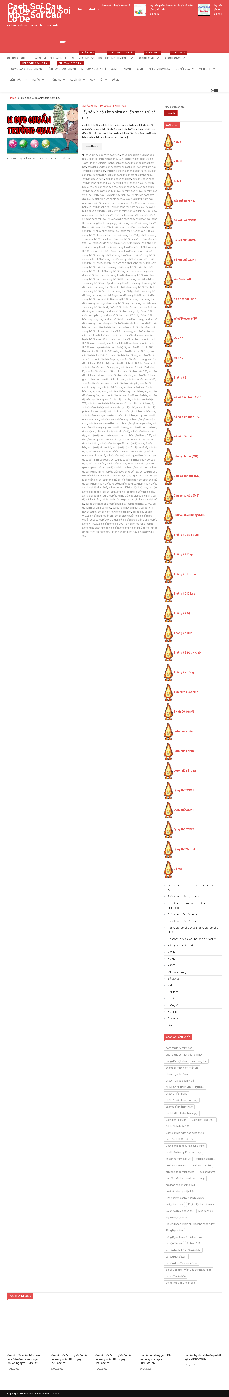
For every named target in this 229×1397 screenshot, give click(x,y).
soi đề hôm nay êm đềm (126, 507)
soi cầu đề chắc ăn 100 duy (135, 351)
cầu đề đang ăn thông (95, 183)
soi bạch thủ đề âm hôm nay (116, 331)
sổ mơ (116, 79)
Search (171, 113)
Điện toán (16, 79)
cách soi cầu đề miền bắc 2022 (106, 158)
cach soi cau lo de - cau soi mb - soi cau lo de (46, 158)
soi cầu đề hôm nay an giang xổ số (121, 387)
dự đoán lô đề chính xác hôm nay (124, 307)
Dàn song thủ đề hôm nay (124, 299)
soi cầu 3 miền (142, 331)
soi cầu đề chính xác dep (118, 375)
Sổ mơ (178, 869)
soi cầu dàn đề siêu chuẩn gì (181, 1263)
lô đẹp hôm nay (174, 1204)
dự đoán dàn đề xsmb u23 (180, 1185)
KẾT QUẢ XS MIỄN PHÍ (93, 69)
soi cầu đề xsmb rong (136, 467)
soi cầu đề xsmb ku (112, 467)
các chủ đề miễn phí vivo (179, 1106)
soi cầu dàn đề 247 (176, 1256)
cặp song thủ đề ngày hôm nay (139, 166)
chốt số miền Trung (176, 1093)
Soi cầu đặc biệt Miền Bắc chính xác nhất (188, 1269)
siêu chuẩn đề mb (133, 327)
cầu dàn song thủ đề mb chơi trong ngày (130, 175)
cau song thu (199, 1061)
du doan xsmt (207, 1171)
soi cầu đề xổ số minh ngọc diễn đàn (127, 455)
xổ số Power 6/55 (185, 318)
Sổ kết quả (183, 69)
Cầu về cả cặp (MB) (186, 495)
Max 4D (178, 358)
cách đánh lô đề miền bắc (180, 1139)
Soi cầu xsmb (83, 56)
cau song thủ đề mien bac (97, 239)
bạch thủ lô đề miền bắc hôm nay (184, 1054)
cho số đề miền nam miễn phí (182, 1067)
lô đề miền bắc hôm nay (201, 1204)
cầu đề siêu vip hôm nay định (110, 195)
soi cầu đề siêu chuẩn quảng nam (106, 435)
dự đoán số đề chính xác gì (120, 311)
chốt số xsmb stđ (137, 259)
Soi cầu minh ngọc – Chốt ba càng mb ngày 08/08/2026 (156, 1359)
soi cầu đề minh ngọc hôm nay (139, 411)
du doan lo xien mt (176, 1165)
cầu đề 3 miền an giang (118, 178)
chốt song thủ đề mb (138, 263)
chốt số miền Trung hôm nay (182, 1100)
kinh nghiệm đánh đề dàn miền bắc (185, 1197)
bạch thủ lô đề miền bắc (179, 1048)
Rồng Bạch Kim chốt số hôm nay (184, 1237)
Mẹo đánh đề (205, 1211)
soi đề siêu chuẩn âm (102, 515)
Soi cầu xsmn (174, 56)
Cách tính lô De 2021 (203, 1119)
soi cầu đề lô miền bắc (135, 395)
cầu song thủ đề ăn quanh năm (132, 227)
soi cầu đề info (114, 395)
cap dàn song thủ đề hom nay (104, 166)
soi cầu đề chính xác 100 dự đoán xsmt (133, 363)
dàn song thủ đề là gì (117, 303)
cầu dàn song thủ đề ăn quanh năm (126, 170)
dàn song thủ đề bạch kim (140, 279)
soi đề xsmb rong (135, 523)
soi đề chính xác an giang (116, 499)
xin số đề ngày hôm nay (124, 531)
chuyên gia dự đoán (177, 1074)
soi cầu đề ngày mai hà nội (103, 423)
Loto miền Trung (185, 770)
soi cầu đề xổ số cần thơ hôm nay (115, 451)
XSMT (139, 69)
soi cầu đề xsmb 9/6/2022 (121, 463)
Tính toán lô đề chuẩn (62, 67)
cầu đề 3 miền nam (143, 178)
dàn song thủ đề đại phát (140, 287)
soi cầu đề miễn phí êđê (108, 411)
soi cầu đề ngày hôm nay (114, 419)
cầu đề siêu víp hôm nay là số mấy (106, 198)
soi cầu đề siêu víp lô (121, 439)
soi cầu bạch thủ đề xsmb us (122, 343)
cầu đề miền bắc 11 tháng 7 (123, 183)
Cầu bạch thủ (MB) (186, 456)
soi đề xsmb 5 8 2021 (113, 523)
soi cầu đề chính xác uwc (96, 383)
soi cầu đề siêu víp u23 (112, 443)
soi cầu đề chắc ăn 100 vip (122, 355)
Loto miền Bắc (183, 731)
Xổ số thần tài (183, 436)
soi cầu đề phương (118, 427)
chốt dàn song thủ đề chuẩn (123, 247)
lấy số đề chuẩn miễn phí (179, 1211)
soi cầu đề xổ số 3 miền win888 (130, 447)
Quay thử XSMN (184, 809)
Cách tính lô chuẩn (176, 1119)
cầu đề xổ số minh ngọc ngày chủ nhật (124, 219)
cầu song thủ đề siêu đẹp (126, 239)
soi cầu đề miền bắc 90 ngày (103, 403)
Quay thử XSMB (184, 790)
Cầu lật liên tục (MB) (187, 476)
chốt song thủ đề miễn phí (132, 267)
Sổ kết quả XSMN (185, 240)
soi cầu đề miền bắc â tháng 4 (136, 403)
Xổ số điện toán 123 (187, 417)
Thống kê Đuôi (183, 633)
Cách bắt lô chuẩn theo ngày (182, 1113)
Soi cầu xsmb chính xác (115, 56)
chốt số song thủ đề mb (119, 255)
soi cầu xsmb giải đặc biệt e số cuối (126, 491)
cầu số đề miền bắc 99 (178, 1158)
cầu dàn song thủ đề (94, 170)
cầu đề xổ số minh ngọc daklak (125, 210)
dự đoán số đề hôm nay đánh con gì (123, 319)
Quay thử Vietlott (185, 849)
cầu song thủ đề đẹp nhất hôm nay (137, 235)
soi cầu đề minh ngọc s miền (98, 415)
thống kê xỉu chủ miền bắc (180, 1282)
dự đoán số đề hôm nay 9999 (119, 315)
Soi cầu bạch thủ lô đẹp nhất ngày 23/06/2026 (202, 1357)
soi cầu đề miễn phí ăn (125, 407)
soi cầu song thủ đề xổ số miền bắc (118, 479)
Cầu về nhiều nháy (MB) (189, 515)
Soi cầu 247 (193, 1243)
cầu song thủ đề (128, 223)
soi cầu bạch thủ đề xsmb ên (124, 339)
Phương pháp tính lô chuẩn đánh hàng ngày (190, 1224)
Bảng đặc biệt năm (176, 1061)
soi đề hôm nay (117, 503)
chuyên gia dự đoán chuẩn (180, 1080)
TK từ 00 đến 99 (184, 711)
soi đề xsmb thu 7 (121, 527)
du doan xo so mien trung (180, 1171)
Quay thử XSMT (184, 829)
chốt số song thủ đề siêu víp (111, 259)
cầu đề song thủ (101, 207)
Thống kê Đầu (183, 613)
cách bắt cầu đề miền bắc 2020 (103, 154)
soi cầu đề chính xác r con (111, 379)
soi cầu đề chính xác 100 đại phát (101, 367)
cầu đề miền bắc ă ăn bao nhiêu (136, 187)
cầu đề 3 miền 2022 (93, 178)
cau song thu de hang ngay (102, 223)
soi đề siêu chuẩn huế (127, 515)
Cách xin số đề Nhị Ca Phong (98, 163)
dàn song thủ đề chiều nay (125, 283)
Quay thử (96, 79)
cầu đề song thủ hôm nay (126, 207)
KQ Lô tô (75, 79)
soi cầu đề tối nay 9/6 (99, 447)
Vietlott (205, 69)
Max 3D (178, 338)
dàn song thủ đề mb (94, 307)
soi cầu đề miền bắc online (97, 407)
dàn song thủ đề (115, 275)
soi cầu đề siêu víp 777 (138, 435)
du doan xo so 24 (201, 1165)
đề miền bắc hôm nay (110, 327)
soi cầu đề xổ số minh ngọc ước (128, 459)
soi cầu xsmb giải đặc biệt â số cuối (128, 487)
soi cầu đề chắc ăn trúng (133, 359)
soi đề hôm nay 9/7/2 (139, 503)
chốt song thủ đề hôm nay (111, 263)
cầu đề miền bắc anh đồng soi (99, 190)
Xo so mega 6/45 (185, 299)
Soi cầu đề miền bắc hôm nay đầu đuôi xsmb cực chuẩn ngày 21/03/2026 (24, 1359)
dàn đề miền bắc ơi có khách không (185, 1178)
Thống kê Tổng (184, 672)
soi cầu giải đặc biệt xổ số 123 (122, 471)
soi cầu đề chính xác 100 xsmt (102, 371)
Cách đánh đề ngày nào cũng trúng (185, 1145)
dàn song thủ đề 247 (136, 275)
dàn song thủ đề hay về (136, 295)
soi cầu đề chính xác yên (124, 383)
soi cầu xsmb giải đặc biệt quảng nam (130, 495)
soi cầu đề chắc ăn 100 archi (102, 351)
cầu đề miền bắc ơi (127, 190)
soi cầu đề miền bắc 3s (117, 399)
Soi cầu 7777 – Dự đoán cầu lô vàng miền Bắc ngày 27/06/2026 (69, 1359)
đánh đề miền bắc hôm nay (129, 323)
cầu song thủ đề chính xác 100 (133, 231)
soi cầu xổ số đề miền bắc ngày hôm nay (125, 483)
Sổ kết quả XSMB (185, 220)
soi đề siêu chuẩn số (110, 519)
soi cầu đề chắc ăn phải (105, 359)
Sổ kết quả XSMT (185, 259)
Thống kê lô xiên (185, 574)
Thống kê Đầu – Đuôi (187, 652)
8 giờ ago (147, 14)
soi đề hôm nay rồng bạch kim (114, 511)
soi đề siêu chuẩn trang (136, 519)
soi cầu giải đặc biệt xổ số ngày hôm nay (125, 475)
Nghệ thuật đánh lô (176, 1217)
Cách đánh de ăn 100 (177, 1126)
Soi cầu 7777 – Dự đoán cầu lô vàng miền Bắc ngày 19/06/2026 (113, 1359)
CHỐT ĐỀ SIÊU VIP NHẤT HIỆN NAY (185, 1087)
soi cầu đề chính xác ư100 (141, 379)
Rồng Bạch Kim (174, 1230)
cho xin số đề (149, 243)
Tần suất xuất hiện (186, 692)
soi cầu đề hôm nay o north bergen (128, 391)
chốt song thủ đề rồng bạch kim (118, 271)
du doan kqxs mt (205, 1158)
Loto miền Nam (184, 751)
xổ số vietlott (182, 279)
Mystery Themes (50, 1393)
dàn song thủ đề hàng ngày (107, 295)
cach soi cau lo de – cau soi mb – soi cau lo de (39, 12)
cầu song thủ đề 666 (102, 227)
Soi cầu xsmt (148, 56)
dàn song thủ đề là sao (143, 303)
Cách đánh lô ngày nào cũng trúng (185, 1132)
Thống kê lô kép (184, 593)
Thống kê (55, 79)
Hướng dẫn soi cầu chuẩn (27, 67)
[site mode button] (214, 90)
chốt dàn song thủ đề (94, 247)
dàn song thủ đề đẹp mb (96, 291)
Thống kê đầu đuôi (186, 534)
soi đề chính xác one (97, 503)
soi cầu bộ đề (119, 347)
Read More (92, 146)
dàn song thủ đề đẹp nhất (125, 291)
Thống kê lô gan (184, 554)
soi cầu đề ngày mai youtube (135, 423)
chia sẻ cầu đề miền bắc (127, 243)
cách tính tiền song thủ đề (138, 158)
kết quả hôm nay (159, 69)
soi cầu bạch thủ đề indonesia (126, 335)
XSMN (127, 69)
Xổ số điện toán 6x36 (187, 397)
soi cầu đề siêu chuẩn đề (115, 431)
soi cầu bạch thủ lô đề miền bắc (183, 1250)
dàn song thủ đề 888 (113, 279)
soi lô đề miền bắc (176, 1276)
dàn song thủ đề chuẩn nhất (109, 287)
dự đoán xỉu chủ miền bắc (180, 1191)
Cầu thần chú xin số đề (100, 243)
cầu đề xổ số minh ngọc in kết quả (124, 215)
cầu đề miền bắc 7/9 (106, 187)
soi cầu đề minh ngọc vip (129, 415)
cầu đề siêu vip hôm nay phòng (111, 203)
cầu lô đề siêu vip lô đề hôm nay (183, 1152)
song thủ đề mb (141, 527)
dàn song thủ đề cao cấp (96, 283)
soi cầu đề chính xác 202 (133, 371)
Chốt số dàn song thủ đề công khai (123, 251)
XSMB (114, 69)
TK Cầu (35, 79)
